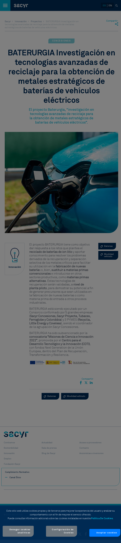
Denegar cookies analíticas (19, 531)
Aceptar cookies (106, 533)
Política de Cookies (102, 518)
